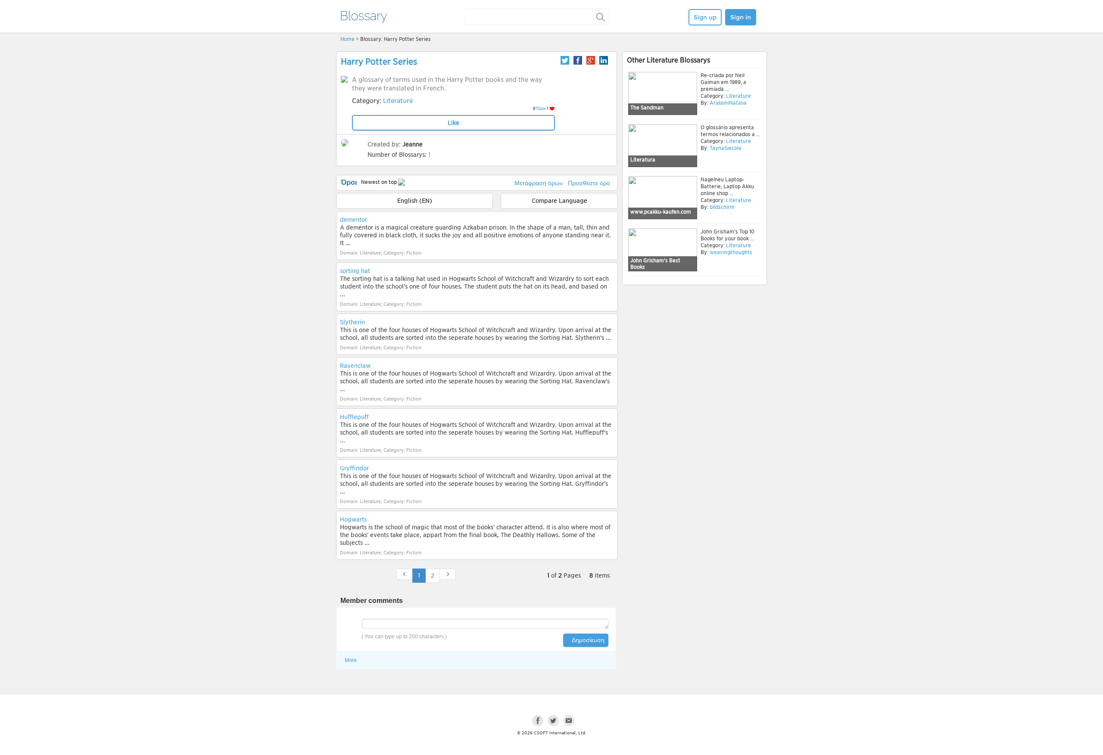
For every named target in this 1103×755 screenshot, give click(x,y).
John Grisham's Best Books (655, 263)
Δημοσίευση (588, 640)
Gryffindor (354, 468)
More (351, 660)
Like (453, 122)
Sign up (705, 17)
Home (347, 39)
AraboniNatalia (728, 102)
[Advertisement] (694, 354)
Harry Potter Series (379, 61)
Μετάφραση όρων (538, 183)
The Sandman (647, 107)
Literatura (642, 159)
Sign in (740, 17)
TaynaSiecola (726, 148)
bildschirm (722, 207)
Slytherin (352, 322)
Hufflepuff (354, 416)
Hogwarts (353, 519)
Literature (398, 101)
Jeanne (412, 144)
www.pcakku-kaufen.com (660, 211)
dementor (353, 219)
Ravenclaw (355, 365)
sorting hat (355, 270)
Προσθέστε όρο (589, 183)
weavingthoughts (731, 252)
